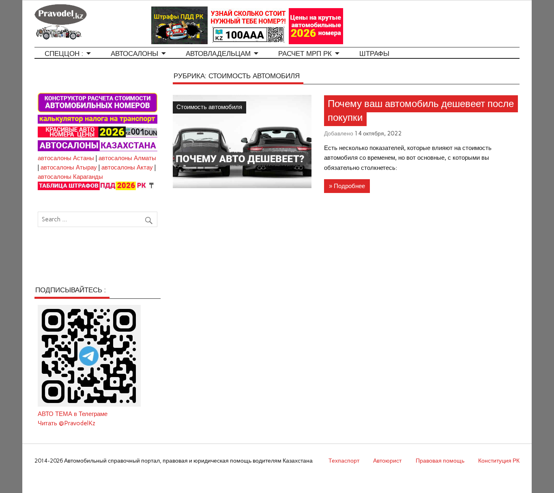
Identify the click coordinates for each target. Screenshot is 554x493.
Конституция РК (499, 460)
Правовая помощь (440, 460)
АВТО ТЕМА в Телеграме (72, 414)
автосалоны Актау (127, 167)
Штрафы (374, 54)
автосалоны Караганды (70, 176)
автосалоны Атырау (69, 167)
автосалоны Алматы (127, 158)
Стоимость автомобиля (209, 107)
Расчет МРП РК (305, 54)
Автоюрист (387, 460)
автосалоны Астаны (66, 158)
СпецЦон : (64, 54)
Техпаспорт (344, 460)
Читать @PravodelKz (66, 423)
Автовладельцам (218, 54)
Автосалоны (134, 54)
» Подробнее (347, 186)
